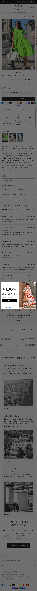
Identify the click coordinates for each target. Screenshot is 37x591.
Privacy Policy (11, 307)
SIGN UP (9, 300)
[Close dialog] (35, 283)
